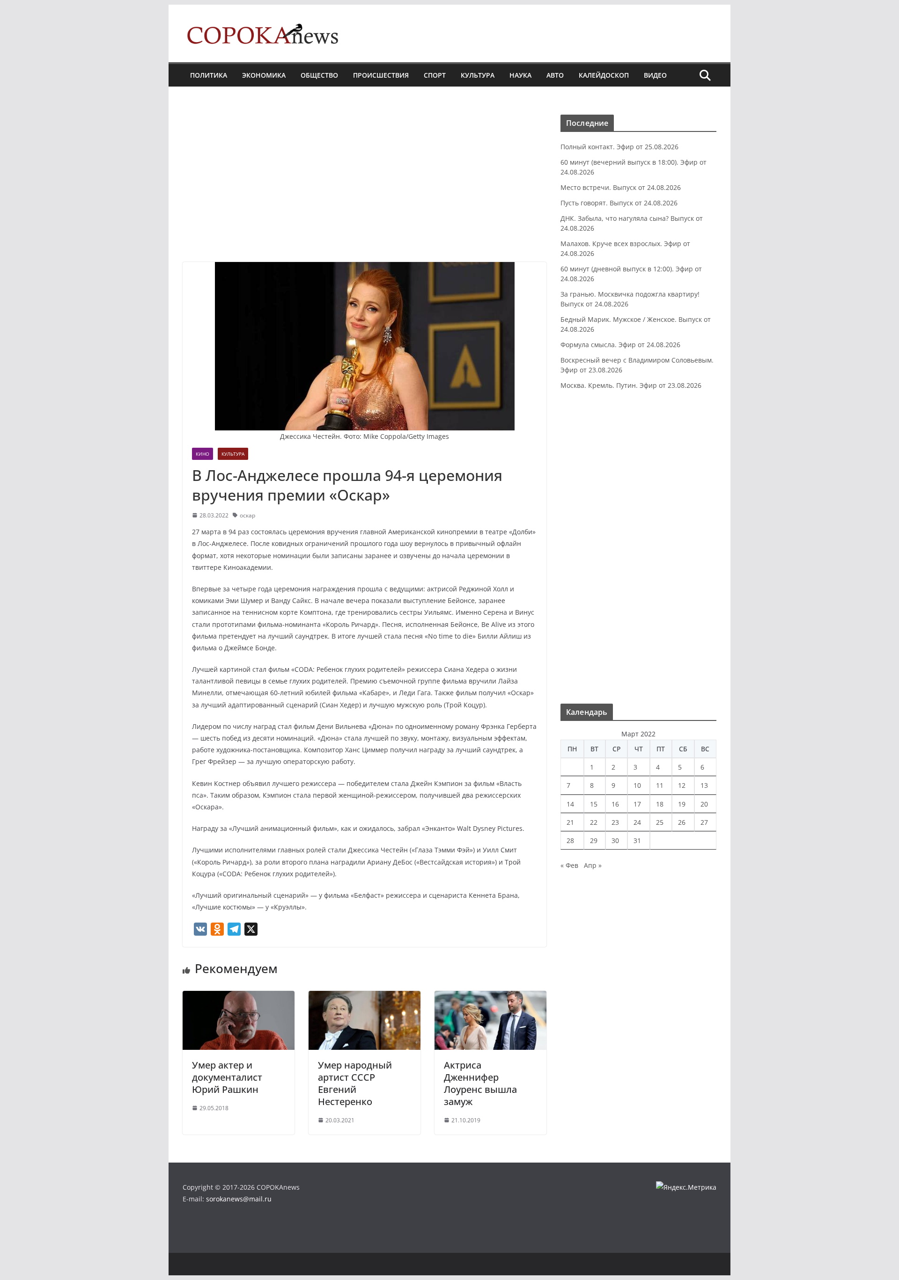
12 (681, 785)
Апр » (593, 865)
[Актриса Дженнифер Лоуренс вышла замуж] (490, 997)
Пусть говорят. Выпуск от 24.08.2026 (619, 202)
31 (637, 840)
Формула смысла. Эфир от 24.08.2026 (620, 344)
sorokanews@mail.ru (239, 1198)
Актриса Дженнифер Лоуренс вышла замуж (480, 1083)
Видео (655, 75)
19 (681, 804)
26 (681, 822)
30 (615, 840)
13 (704, 785)
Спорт (435, 75)
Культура (477, 75)
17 (637, 804)
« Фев (569, 865)
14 (570, 804)
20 (704, 804)
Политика (208, 75)
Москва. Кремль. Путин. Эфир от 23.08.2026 (630, 385)
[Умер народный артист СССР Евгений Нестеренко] (364, 997)
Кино (202, 454)
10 (637, 785)
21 (570, 822)
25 (659, 822)
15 (593, 804)
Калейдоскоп (604, 75)
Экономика (264, 75)
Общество (319, 75)
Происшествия (381, 75)
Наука (520, 75)
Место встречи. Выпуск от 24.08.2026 (620, 187)
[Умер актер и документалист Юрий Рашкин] (239, 997)
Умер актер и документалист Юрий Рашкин (227, 1077)
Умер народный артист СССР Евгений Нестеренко (355, 1083)
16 (615, 804)
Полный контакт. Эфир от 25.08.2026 (619, 146)
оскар (247, 515)
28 (570, 840)
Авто (555, 75)
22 (593, 822)
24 (637, 822)
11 (659, 785)
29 (593, 840)
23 (615, 822)
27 (704, 822)
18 (659, 804)
